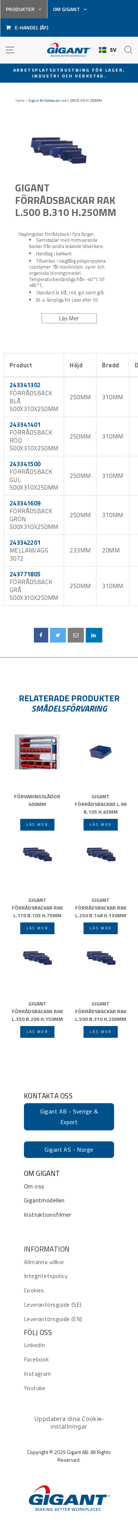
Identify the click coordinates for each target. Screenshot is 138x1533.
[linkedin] (94, 635)
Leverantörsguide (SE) (53, 1304)
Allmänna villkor (44, 1261)
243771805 (25, 574)
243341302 (25, 384)
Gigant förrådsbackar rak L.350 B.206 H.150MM (37, 1011)
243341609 (25, 503)
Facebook (36, 1359)
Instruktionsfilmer (47, 1214)
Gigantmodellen (44, 1200)
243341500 (25, 463)
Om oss (34, 1186)
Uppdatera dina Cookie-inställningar (69, 1422)
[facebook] (41, 635)
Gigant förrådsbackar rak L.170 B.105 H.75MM (37, 907)
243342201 (25, 542)
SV (113, 50)
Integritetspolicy (46, 1275)
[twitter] (58, 635)
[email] (76, 635)
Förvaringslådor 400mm (37, 800)
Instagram (37, 1373)
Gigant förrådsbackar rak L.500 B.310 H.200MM (100, 1011)
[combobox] (107, 50)
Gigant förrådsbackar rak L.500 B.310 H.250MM (65, 200)
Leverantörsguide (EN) (53, 1318)
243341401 (25, 424)
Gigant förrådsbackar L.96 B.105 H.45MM (101, 803)
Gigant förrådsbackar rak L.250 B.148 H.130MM (100, 907)
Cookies (34, 1290)
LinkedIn (34, 1345)
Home (19, 100)
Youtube (35, 1387)
